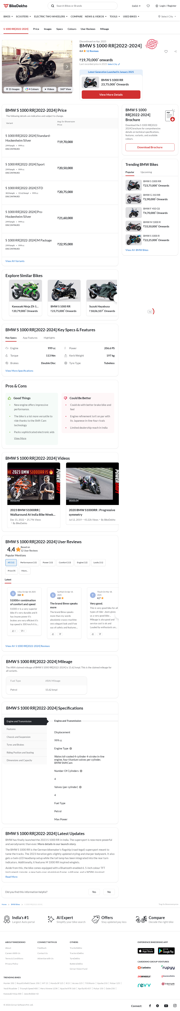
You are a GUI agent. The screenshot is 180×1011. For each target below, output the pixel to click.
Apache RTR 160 (68, 988)
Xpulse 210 (102, 983)
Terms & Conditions (14, 958)
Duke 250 (110, 988)
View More (20, 438)
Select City (167, 16)
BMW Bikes (142, 249)
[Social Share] (175, 51)
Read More (11, 876)
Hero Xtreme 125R (49, 988)
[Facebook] (150, 1006)
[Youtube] (166, 1006)
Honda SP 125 (56, 983)
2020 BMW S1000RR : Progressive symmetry (92, 512)
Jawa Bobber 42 (31, 993)
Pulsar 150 (98, 988)
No (109, 891)
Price (36, 28)
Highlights (49, 337)
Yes (94, 891)
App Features (30, 337)
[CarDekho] (144, 967)
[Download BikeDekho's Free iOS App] (146, 951)
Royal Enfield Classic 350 (28, 983)
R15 (68, 983)
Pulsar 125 (115, 983)
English (135, 6)
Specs (59, 28)
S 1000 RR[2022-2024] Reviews (33, 645)
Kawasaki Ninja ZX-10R (25, 306)
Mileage (104, 28)
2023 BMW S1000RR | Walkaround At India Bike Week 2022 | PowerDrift (31, 512)
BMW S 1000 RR (60, 306)
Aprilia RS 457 (84, 988)
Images (48, 28)
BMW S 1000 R (151, 235)
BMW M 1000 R (152, 222)
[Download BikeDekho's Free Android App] (166, 951)
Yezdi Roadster (10, 988)
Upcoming (146, 172)
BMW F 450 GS (151, 208)
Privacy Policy (11, 963)
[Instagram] (174, 1006)
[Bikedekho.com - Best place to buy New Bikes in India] (15, 6)
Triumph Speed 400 (29, 988)
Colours (72, 28)
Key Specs (11, 337)
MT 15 (45, 983)
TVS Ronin (90, 983)
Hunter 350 (9, 983)
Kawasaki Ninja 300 (12, 993)
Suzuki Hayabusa (99, 306)
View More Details (111, 94)
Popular (130, 172)
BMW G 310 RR (151, 194)
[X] (157, 1006)
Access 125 (77, 983)
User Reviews (88, 28)
